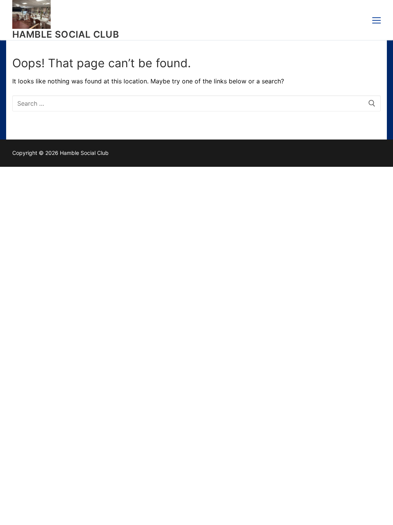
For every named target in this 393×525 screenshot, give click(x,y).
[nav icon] (376, 20)
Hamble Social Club (65, 34)
